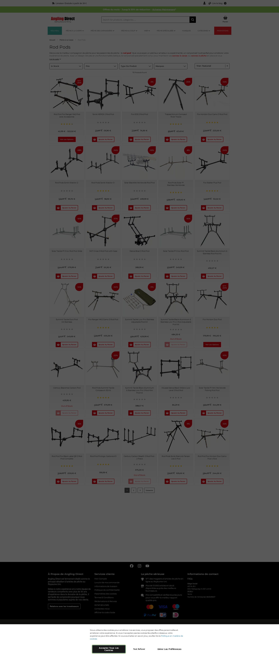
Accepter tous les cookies (109, 649)
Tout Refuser (139, 649)
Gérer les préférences (169, 649)
